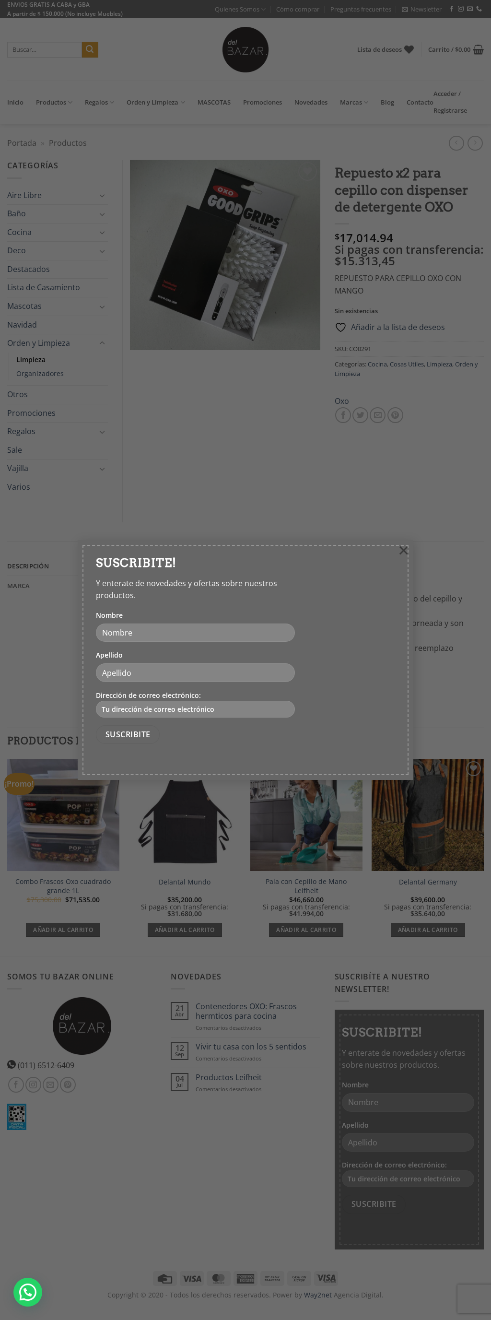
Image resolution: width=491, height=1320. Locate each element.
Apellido (109, 655)
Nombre (109, 615)
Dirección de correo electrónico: (148, 695)
